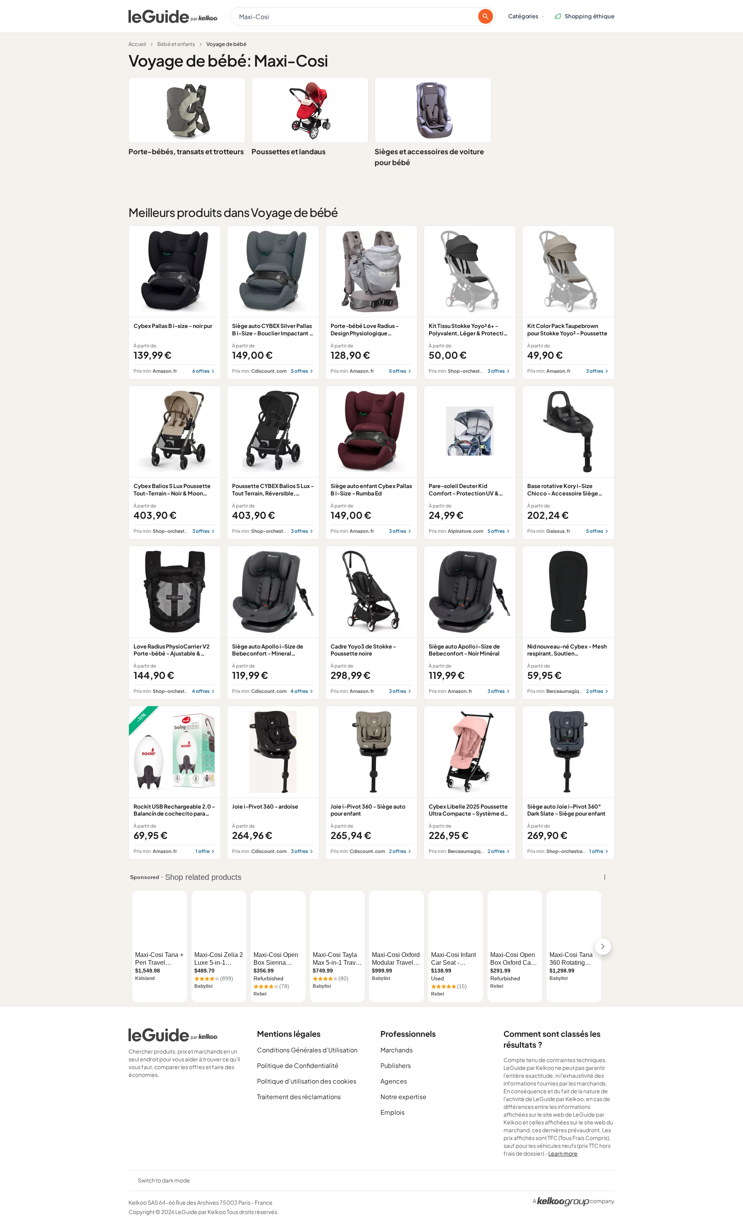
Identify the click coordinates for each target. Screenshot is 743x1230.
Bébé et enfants (176, 44)
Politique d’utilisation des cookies (306, 1081)
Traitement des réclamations (299, 1097)
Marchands (396, 1050)
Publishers (395, 1065)
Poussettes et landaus (289, 151)
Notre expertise (403, 1097)
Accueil (137, 44)
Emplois (392, 1112)
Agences (393, 1081)
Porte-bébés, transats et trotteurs (186, 151)
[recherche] (485, 16)
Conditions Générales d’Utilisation (307, 1050)
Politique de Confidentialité (297, 1065)
